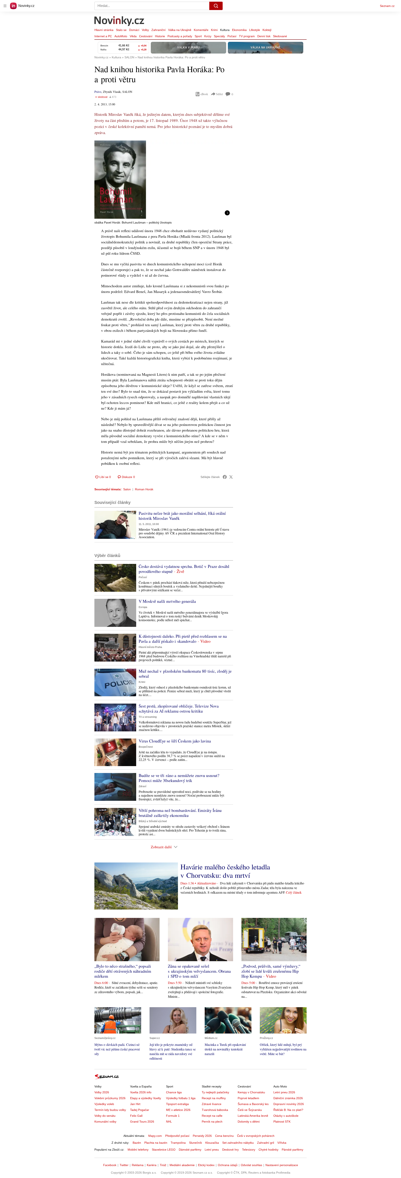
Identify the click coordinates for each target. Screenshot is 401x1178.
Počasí (231, 36)
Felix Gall (136, 1115)
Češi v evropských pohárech (255, 1135)
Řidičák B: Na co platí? (288, 1110)
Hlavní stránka (103, 30)
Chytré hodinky (268, 1149)
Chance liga (174, 1092)
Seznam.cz (387, 6)
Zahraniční (158, 30)
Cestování (145, 36)
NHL (169, 1121)
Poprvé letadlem (248, 1098)
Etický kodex (206, 1165)
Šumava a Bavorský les (253, 1104)
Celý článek (294, 892)
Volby (145, 30)
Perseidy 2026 (202, 1135)
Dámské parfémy (190, 1149)
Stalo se (121, 30)
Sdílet (219, 94)
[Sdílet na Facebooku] (225, 477)
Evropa (143, 607)
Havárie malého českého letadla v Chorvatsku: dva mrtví (225, 871)
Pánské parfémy (292, 1149)
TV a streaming (148, 716)
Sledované (280, 36)
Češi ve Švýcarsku (250, 1110)
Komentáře (201, 30)
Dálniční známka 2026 (288, 1098)
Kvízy (207, 36)
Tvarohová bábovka (215, 1110)
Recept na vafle (212, 1115)
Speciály (219, 36)
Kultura (225, 30)
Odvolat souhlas (251, 1165)
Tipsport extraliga (177, 1104)
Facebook (109, 1165)
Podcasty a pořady (180, 36)
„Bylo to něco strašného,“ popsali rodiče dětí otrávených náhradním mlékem (122, 971)
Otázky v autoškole (285, 1115)
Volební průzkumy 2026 (110, 1098)
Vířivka (281, 1142)
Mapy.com (155, 1135)
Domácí (134, 30)
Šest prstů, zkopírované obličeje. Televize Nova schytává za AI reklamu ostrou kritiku (179, 708)
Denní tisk (263, 36)
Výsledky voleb (104, 1104)
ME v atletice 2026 (178, 1110)
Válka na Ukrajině (179, 30)
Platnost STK (282, 1121)
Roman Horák (144, 489)
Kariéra (151, 1165)
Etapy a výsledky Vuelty (145, 1098)
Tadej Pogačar (139, 1110)
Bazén (137, 1142)
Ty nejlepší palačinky (215, 1092)
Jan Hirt (135, 1104)
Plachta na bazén (155, 1142)
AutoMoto (120, 36)
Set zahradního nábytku (238, 1142)
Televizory (248, 1149)
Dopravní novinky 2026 (288, 1104)
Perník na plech (212, 1121)
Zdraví (142, 786)
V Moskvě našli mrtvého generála (167, 601)
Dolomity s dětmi (249, 1121)
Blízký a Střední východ (153, 821)
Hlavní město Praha (150, 647)
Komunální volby (105, 1121)
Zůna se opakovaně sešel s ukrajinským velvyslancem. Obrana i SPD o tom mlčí (199, 971)
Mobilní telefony (138, 1149)
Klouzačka (212, 1142)
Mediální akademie (182, 1165)
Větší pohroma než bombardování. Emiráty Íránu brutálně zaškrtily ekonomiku (180, 812)
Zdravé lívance (211, 1104)
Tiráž (163, 1165)
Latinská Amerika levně (253, 1115)
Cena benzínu (224, 1135)
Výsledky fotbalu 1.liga (180, 1098)
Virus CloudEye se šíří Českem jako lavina (175, 741)
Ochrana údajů (227, 1165)
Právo (97, 92)
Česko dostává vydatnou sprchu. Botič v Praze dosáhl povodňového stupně (184, 568)
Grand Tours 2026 (142, 1121)
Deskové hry (230, 1149)
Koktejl (267, 30)
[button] (163, 180)
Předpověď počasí (177, 1135)
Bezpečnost (146, 746)
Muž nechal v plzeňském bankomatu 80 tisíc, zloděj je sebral (185, 673)
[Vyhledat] (216, 6)
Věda (133, 36)
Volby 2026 (101, 1092)
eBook (204, 94)
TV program (247, 36)
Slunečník (195, 1142)
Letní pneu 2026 (284, 1092)
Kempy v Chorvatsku (251, 1092)
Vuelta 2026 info (140, 1092)
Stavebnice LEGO (163, 1149)
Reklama (137, 1165)
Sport (198, 36)
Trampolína (178, 1142)
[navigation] (5, 6)
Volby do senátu (104, 1115)
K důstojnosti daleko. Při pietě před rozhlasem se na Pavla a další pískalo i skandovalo (183, 638)
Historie (160, 36)
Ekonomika (239, 30)
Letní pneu (212, 1149)
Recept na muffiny (214, 1098)
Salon (127, 489)
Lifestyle (254, 30)
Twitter (124, 1165)
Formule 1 (173, 1115)
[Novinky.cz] (119, 21)
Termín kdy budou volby (110, 1110)
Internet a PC (103, 36)
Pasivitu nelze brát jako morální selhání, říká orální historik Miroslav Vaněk (182, 515)
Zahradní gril (265, 1142)
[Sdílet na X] (231, 477)
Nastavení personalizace (281, 1165)
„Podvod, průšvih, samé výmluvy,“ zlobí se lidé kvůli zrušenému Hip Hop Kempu (270, 971)
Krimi (214, 30)
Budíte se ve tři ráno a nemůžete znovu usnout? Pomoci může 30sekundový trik (179, 778)
